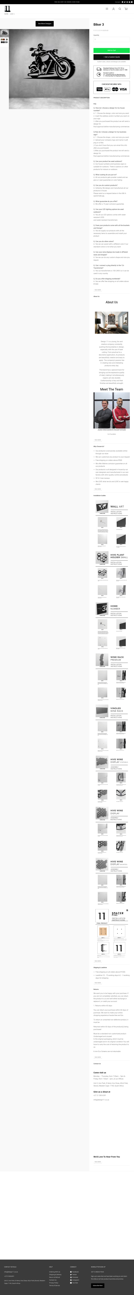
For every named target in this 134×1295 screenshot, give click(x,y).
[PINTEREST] (127, 2)
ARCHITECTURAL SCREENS (26, 9)
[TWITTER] (125, 2)
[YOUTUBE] (131, 2)
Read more (98, 289)
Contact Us (97, 1063)
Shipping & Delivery (55, 1274)
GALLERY (56, 18)
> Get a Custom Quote (112, 57)
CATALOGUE (45, 18)
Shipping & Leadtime (100, 967)
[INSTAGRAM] (129, 2)
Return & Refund (54, 1277)
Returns (96, 989)
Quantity (96, 35)
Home (6, 14)
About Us (96, 296)
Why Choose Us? (98, 446)
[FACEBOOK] (122, 2)
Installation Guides (99, 495)
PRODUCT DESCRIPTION (101, 98)
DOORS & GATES (61, 9)
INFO (34, 18)
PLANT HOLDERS (92, 9)
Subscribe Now (98, 1285)
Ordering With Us (54, 1272)
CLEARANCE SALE (22, 18)
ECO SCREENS (46, 9)
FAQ (94, 104)
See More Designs (44, 24)
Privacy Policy (53, 1283)
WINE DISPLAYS (76, 9)
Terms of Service (54, 1285)
